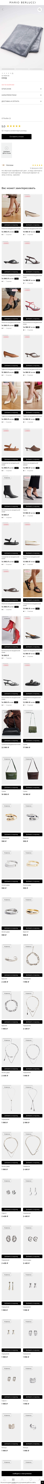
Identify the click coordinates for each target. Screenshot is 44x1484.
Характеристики (9, 95)
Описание (6, 89)
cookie (13, 1482)
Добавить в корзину (11, 225)
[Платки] (2, 9)
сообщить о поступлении (22, 1473)
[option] (22, 37)
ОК (42, 1482)
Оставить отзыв (17, 137)
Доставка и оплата (10, 101)
